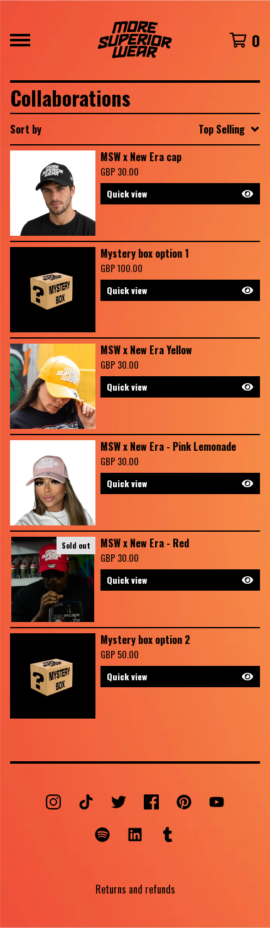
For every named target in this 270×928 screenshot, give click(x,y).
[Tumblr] (167, 834)
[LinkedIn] (135, 834)
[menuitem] (135, 129)
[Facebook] (151, 802)
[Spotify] (102, 834)
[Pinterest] (184, 802)
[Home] (135, 40)
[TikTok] (86, 802)
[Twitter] (118, 802)
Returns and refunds (135, 889)
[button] (180, 193)
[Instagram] (53, 802)
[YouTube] (216, 802)
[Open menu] (20, 40)
